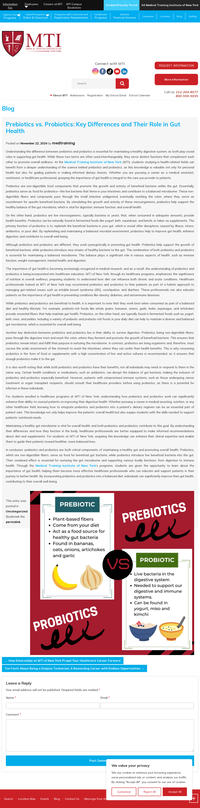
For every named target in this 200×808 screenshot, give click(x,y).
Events (45, 799)
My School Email (116, 95)
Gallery (193, 16)
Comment (13, 714)
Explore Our (10, 16)
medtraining (63, 142)
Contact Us (72, 799)
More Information (176, 79)
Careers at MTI (53, 4)
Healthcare (100, 16)
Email (105, 698)
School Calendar (139, 95)
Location (165, 16)
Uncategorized (17, 511)
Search (8, 799)
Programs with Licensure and (71, 16)
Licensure (148, 16)
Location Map (27, 799)
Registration (95, 95)
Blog (179, 16)
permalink (13, 522)
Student (124, 16)
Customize (124, 792)
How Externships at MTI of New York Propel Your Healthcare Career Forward (63, 660)
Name (11, 698)
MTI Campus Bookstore (74, 5)
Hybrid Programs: (35, 16)
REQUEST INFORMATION (176, 65)
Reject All (150, 792)
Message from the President (102, 799)
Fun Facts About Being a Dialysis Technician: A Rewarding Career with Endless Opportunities (74, 668)
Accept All (174, 792)
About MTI (60, 95)
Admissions (77, 95)
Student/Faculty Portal (122, 5)
